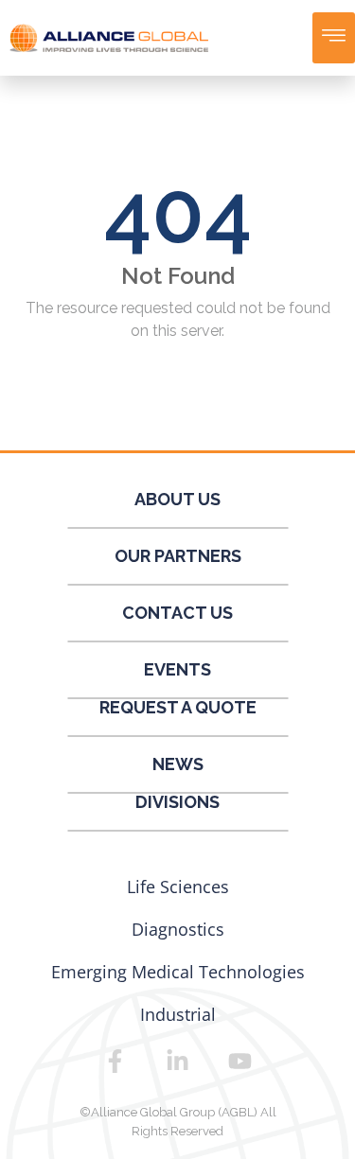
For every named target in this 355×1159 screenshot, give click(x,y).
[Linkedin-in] (178, 1060)
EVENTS (177, 669)
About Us (177, 499)
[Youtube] (240, 1060)
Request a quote (178, 707)
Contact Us (177, 613)
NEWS (178, 764)
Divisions (177, 802)
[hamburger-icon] (333, 37)
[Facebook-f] (115, 1060)
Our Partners (178, 556)
